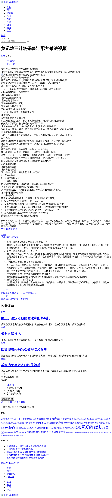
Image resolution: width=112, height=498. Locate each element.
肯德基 (30, 427)
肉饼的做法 (11, 427)
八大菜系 (5, 419)
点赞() (14, 237)
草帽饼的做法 (69, 428)
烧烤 (9, 25)
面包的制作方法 (57, 432)
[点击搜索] (28, 41)
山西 (84, 419)
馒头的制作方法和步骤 (73, 432)
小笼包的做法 (67, 419)
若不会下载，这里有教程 (13, 402)
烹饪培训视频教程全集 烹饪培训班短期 (25, 458)
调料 (9, 27)
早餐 (9, 7)
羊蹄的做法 (99, 423)
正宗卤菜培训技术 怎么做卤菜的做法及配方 (28, 455)
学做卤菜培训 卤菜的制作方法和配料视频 (26, 452)
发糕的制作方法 (44, 419)
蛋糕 (77, 427)
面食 (9, 10)
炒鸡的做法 (52, 423)
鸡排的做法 (85, 432)
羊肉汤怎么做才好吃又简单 (20, 365)
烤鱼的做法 (69, 423)
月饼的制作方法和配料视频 (20, 449)
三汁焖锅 (5, 229)
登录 (3, 35)
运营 (9, 30)
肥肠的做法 (22, 428)
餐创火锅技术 (11, 334)
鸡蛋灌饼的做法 (8, 435)
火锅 (9, 22)
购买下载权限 (7, 399)
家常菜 (10, 13)
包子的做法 (21, 419)
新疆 (89, 419)
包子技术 (13, 419)
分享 (3, 237)
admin (3, 234)
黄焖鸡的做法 (18, 435)
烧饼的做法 (79, 423)
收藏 (8, 237)
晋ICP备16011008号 (10, 463)
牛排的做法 (89, 423)
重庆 (16, 432)
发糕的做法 (31, 419)
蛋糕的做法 (91, 427)
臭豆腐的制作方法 (43, 427)
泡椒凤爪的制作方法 (13, 423)
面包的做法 (41, 432)
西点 (9, 16)
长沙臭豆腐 (22, 432)
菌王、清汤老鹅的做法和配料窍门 (25, 318)
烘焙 (60, 422)
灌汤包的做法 (26, 423)
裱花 (103, 428)
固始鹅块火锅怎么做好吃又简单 (24, 349)
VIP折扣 (10, 385)
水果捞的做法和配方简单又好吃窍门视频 (26, 446)
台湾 (54, 418)
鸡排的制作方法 (94, 432)
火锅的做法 (39, 422)
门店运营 (31, 432)
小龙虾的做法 (78, 419)
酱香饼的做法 (8, 432)
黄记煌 (13, 229)
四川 (58, 419)
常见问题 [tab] (11, 64)
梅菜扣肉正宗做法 (97, 419)
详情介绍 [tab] (11, 61)
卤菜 (9, 19)
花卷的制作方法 (59, 428)
